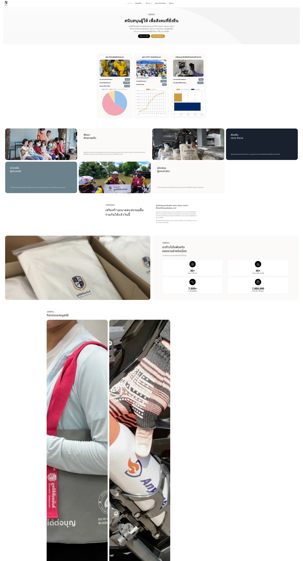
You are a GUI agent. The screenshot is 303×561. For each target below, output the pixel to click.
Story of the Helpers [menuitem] (160, 3)
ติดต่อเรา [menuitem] (171, 3)
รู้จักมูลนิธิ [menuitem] (138, 3)
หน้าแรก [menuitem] (129, 3)
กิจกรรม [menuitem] (148, 3)
